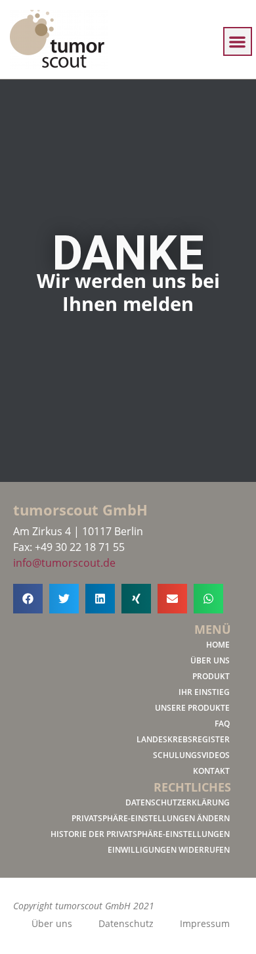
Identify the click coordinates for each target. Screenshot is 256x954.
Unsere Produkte (192, 707)
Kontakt (211, 770)
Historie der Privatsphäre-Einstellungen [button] (140, 834)
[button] (238, 42)
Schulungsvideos (191, 755)
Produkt (211, 676)
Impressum (205, 923)
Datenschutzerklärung (177, 802)
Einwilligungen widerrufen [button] (169, 849)
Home (218, 644)
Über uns (210, 660)
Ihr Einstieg (204, 692)
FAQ (222, 723)
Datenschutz (126, 923)
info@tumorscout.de (64, 563)
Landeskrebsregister (183, 739)
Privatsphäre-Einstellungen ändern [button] (151, 818)
